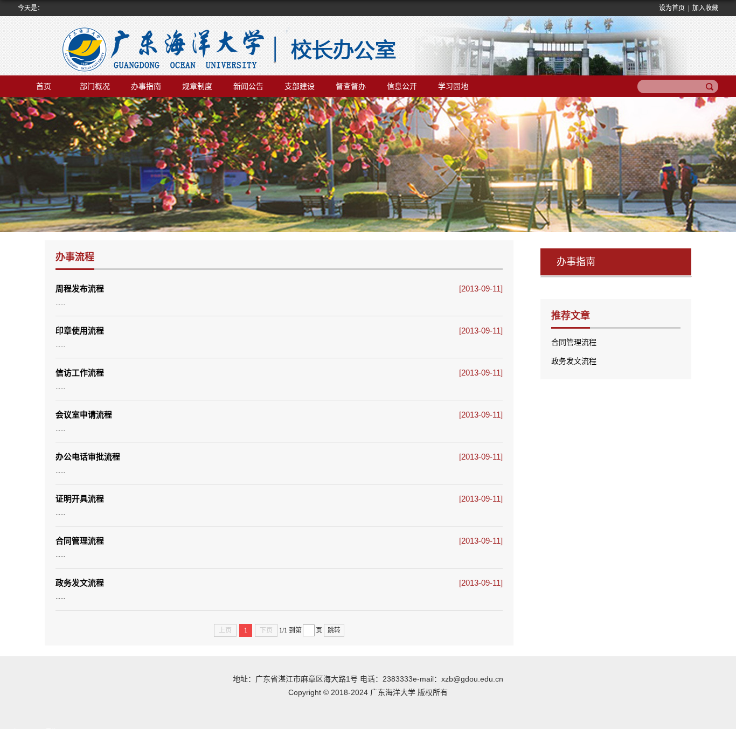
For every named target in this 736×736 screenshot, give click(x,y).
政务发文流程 (79, 582)
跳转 (334, 630)
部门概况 (95, 86)
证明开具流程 (79, 498)
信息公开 (402, 86)
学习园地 (453, 86)
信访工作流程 (79, 372)
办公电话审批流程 (87, 456)
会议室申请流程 (83, 414)
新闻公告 (248, 86)
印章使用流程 (79, 330)
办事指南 (146, 86)
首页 (43, 86)
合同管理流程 (79, 540)
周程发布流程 (79, 288)
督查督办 (351, 86)
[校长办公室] (182, 45)
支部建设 (299, 86)
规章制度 (197, 86)
